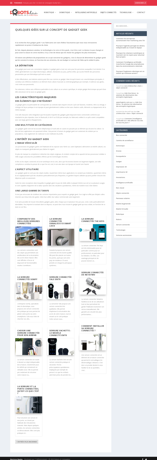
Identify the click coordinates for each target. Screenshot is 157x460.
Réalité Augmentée (123, 204)
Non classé (120, 188)
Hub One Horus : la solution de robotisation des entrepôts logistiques (127, 95)
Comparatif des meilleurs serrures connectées (28, 221)
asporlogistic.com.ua (124, 102)
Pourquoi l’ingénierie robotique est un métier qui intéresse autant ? (130, 72)
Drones (118, 151)
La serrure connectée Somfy (27, 278)
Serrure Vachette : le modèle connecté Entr (60, 332)
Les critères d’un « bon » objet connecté (129, 87)
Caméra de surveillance (124, 140)
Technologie (125, 13)
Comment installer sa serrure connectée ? (92, 328)
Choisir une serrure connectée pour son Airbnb (28, 332)
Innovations (120, 177)
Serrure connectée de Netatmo (92, 273)
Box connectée (121, 135)
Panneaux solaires (123, 198)
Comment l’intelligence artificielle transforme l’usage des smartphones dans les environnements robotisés (130, 64)
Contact (141, 13)
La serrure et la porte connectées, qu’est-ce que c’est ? (28, 390)
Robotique (49, 13)
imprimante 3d (121, 172)
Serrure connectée (123, 225)
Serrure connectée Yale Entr (60, 278)
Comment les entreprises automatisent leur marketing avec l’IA (130, 40)
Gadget (119, 162)
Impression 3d (121, 167)
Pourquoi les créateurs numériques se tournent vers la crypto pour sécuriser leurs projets (130, 55)
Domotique (64, 13)
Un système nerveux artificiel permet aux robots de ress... (43, 3)
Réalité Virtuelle (122, 209)
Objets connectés (108, 13)
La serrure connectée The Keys (92, 220)
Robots (118, 219)
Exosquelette (121, 156)
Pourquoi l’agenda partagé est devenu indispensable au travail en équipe (130, 47)
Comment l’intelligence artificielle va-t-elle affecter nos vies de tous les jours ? (129, 120)
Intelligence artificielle (86, 13)
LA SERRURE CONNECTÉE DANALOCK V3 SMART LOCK (60, 222)
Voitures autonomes (123, 235)
